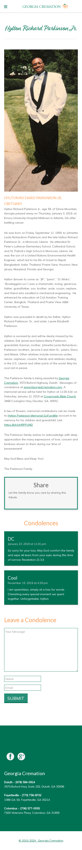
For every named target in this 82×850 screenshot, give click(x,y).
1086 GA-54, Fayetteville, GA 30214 (27, 800)
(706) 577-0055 (30, 808)
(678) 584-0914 (25, 782)
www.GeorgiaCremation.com (43, 387)
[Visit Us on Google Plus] (21, 757)
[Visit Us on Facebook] (10, 757)
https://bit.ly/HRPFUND (18, 425)
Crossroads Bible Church (60, 396)
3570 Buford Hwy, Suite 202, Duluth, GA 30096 (34, 786)
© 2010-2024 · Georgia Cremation (41, 840)
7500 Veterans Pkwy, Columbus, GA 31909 (31, 813)
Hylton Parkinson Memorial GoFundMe (33, 415)
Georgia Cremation (41, 6)
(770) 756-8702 (31, 795)
